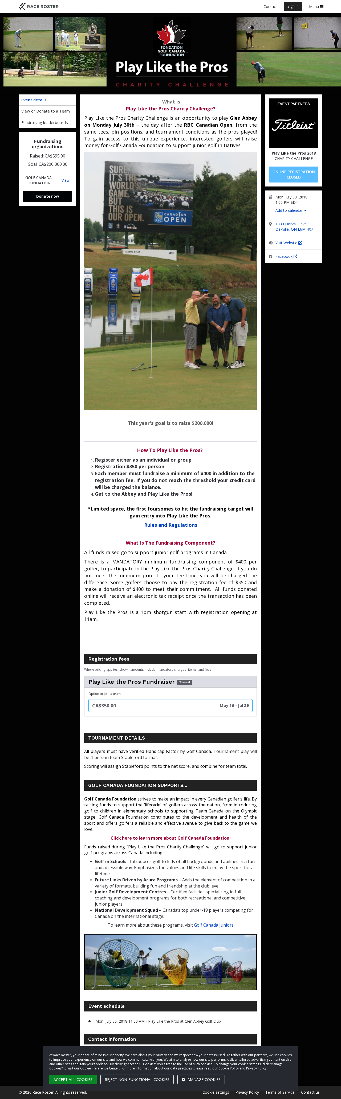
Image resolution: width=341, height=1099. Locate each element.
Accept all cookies (73, 1079)
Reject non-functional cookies (137, 1079)
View (66, 180)
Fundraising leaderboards (44, 122)
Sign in (293, 6)
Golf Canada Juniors (214, 925)
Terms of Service (280, 1092)
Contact (270, 6)
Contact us (310, 1092)
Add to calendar (289, 210)
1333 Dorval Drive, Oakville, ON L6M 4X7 (294, 226)
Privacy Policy (247, 1092)
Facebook (284, 256)
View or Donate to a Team (45, 111)
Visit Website (286, 242)
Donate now (47, 196)
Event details (34, 99)
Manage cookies (203, 1079)
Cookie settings (215, 1092)
